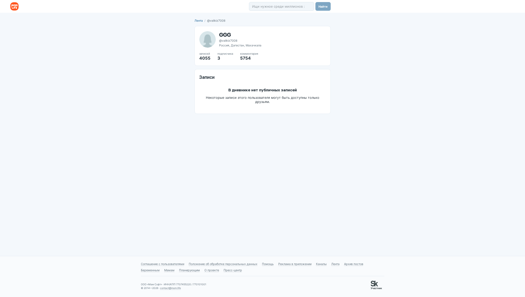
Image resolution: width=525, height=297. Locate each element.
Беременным (150, 270)
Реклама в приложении (294, 264)
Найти (323, 6)
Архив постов (353, 264)
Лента (199, 20)
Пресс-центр (233, 270)
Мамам (169, 270)
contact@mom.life (170, 288)
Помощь (268, 264)
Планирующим (189, 270)
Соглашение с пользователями (162, 264)
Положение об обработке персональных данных (223, 264)
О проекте (211, 270)
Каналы (321, 264)
